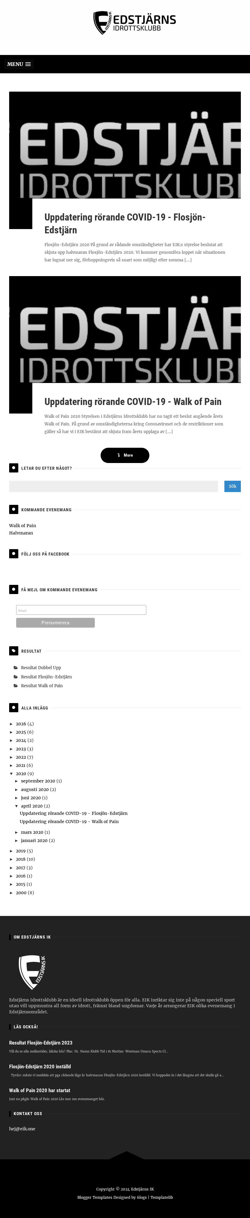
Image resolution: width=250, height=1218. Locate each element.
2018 (21, 859)
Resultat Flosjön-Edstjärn (46, 677)
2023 (21, 749)
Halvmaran (21, 533)
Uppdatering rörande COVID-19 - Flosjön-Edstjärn (73, 813)
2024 (21, 740)
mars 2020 (33, 832)
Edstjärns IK (142, 1189)
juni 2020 (31, 797)
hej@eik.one (22, 1129)
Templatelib (162, 1197)
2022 (21, 757)
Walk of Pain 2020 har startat (39, 1090)
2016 (21, 876)
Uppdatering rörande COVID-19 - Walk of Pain (133, 401)
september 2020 (38, 781)
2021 (21, 765)
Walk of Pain (22, 525)
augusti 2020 (35, 789)
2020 (21, 773)
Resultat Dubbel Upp (41, 667)
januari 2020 (35, 840)
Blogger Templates (94, 1197)
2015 (21, 884)
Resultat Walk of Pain (42, 685)
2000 (22, 892)
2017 (21, 867)
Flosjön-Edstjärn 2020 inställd (40, 1066)
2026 (21, 724)
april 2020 (32, 806)
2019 (21, 851)
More (128, 455)
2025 (21, 732)
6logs (142, 1197)
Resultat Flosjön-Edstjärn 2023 (41, 1043)
